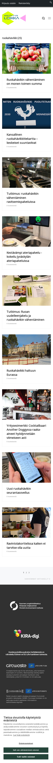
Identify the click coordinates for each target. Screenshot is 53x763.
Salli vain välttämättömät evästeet (26, 750)
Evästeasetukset (26, 743)
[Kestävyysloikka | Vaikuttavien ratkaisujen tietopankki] (14, 18)
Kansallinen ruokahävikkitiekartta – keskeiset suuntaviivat (22, 138)
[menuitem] (51, 3)
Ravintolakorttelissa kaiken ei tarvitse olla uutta (26, 545)
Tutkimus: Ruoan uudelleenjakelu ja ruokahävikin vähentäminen (25, 316)
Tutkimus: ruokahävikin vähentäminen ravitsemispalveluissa (23, 197)
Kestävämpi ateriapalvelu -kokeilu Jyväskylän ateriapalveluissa (24, 257)
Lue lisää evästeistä (21, 735)
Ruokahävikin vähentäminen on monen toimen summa (26, 82)
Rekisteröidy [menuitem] (24, 3)
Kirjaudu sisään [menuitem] (9, 3)
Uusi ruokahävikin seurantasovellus (19, 491)
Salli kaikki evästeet (26, 757)
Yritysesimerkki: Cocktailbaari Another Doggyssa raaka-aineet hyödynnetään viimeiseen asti (26, 431)
